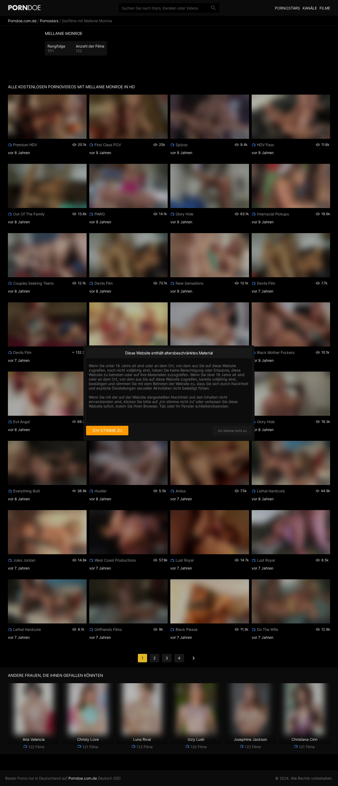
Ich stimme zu (107, 430)
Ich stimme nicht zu (232, 431)
